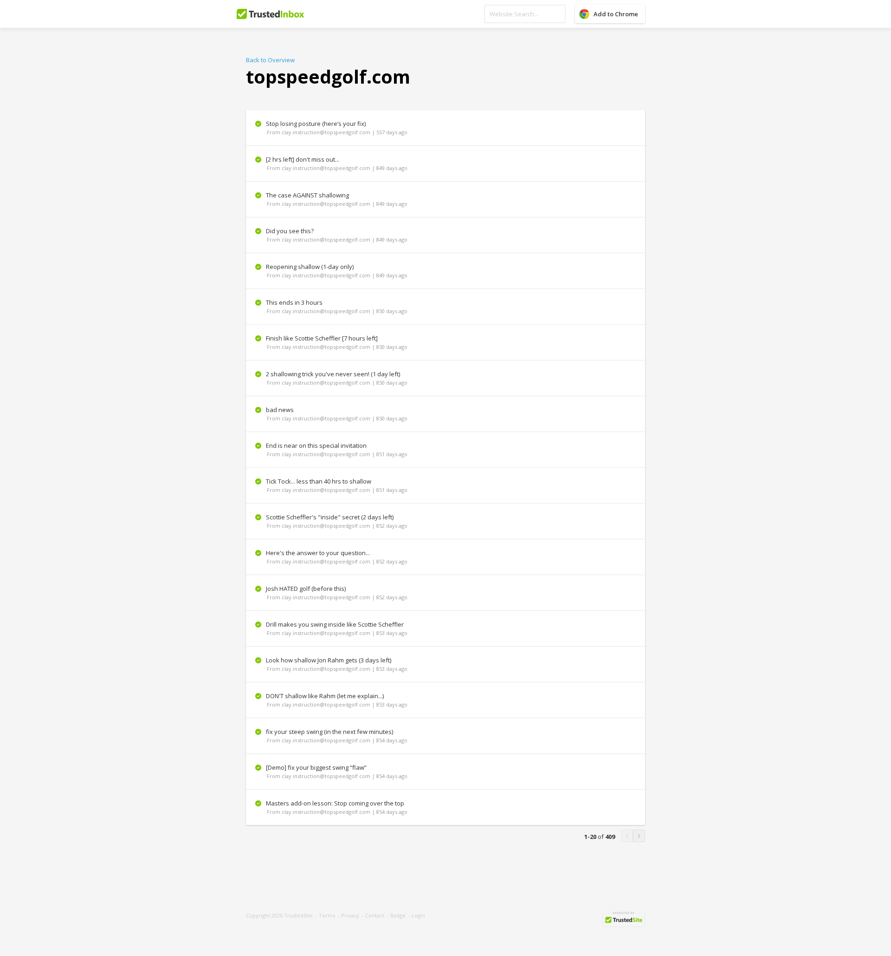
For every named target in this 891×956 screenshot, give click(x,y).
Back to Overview (270, 60)
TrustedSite (298, 915)
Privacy (350, 915)
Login (418, 915)
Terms (327, 915)
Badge (398, 915)
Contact (374, 915)
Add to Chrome (616, 14)
